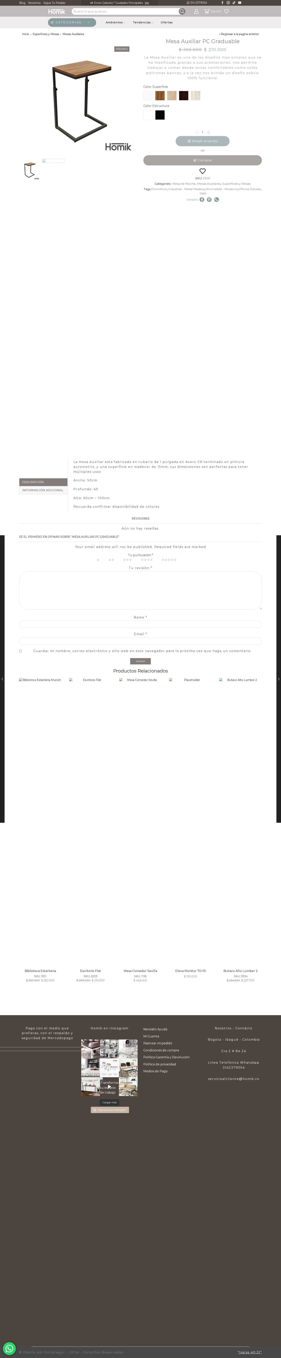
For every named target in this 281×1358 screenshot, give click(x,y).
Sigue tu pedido (54, 3)
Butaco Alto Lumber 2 (240, 971)
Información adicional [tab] (42, 490)
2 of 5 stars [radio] (113, 560)
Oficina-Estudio (250, 189)
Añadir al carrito (205, 141)
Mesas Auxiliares (73, 34)
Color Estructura (156, 106)
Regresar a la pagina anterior (240, 34)
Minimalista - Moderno (221, 189)
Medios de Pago (155, 1071)
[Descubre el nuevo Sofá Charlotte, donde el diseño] (128, 1086)
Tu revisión (140, 568)
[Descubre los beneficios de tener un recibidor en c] (90, 1086)
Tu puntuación (140, 555)
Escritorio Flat (90, 971)
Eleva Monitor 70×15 (190, 971)
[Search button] (182, 11)
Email (140, 634)
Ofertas (167, 22)
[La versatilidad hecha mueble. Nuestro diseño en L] (128, 1048)
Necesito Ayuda (155, 1029)
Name (140, 617)
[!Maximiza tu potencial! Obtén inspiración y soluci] (128, 1067)
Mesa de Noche (183, 184)
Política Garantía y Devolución (166, 1057)
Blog (22, 3)
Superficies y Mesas (46, 34)
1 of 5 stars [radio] (100, 560)
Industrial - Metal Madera (186, 189)
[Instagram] (228, 3)
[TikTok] (234, 3)
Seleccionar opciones (44, 823)
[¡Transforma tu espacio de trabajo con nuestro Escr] (109, 1086)
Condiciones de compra (161, 1050)
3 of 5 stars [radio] (130, 560)
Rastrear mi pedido (157, 1043)
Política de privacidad (159, 1064)
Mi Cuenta (151, 1036)
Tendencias (142, 22)
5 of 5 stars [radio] (172, 560)
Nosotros (34, 3)
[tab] (43, 482)
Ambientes (114, 22)
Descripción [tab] (33, 482)
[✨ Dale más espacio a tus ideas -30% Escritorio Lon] (90, 1048)
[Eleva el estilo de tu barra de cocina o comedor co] (109, 1067)
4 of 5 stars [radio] (149, 560)
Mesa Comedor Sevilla (140, 971)
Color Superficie (155, 87)
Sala (203, 193)
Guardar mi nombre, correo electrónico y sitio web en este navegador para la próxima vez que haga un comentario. (142, 651)
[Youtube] (239, 3)
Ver (137, 3)
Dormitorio (159, 189)
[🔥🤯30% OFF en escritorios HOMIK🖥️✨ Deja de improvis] (109, 1048)
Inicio (25, 34)
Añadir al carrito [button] (194, 823)
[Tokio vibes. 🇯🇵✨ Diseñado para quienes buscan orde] (90, 1067)
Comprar (204, 160)
